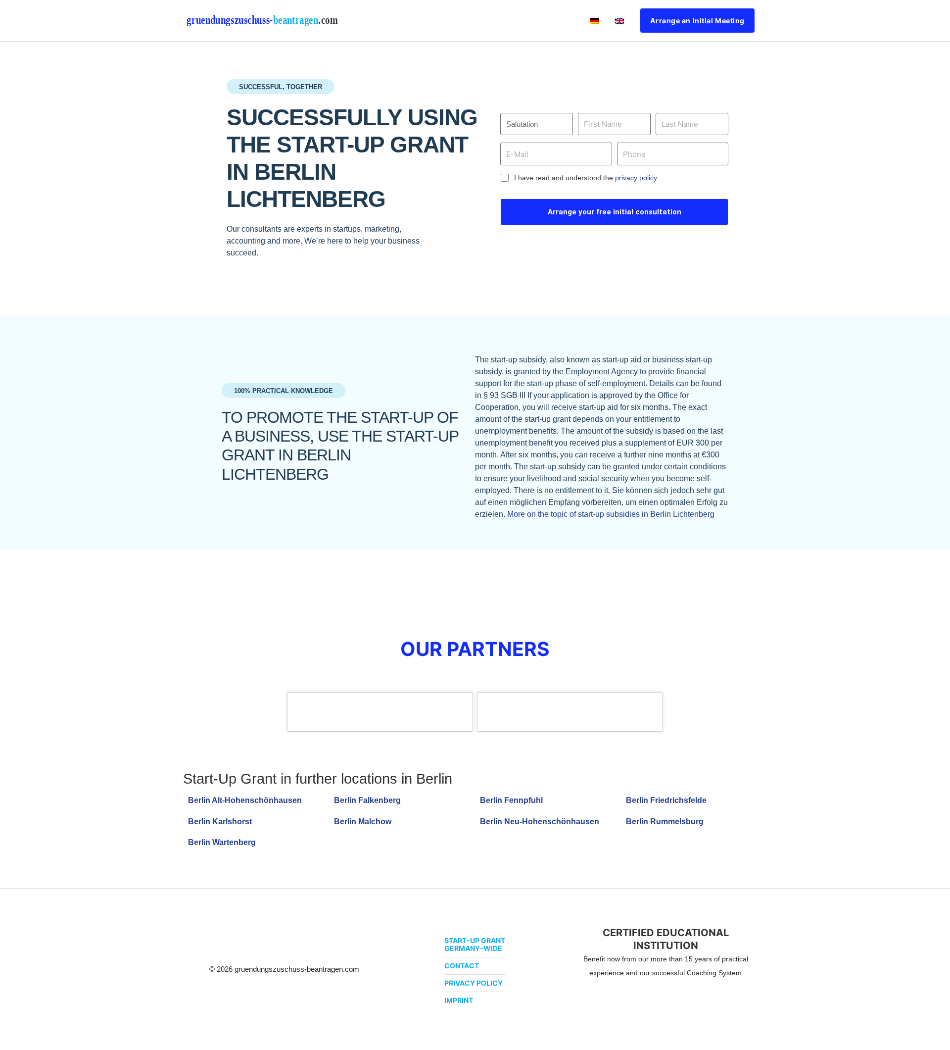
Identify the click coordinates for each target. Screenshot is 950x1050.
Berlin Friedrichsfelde (666, 800)
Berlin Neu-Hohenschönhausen (539, 821)
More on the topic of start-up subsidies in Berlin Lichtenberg (610, 514)
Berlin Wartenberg (222, 842)
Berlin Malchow (362, 821)
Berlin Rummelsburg (665, 821)
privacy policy (636, 178)
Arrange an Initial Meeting (697, 20)
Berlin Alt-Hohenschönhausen (245, 800)
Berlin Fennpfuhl (511, 800)
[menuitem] (594, 20)
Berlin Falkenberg (367, 800)
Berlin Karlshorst (220, 821)
